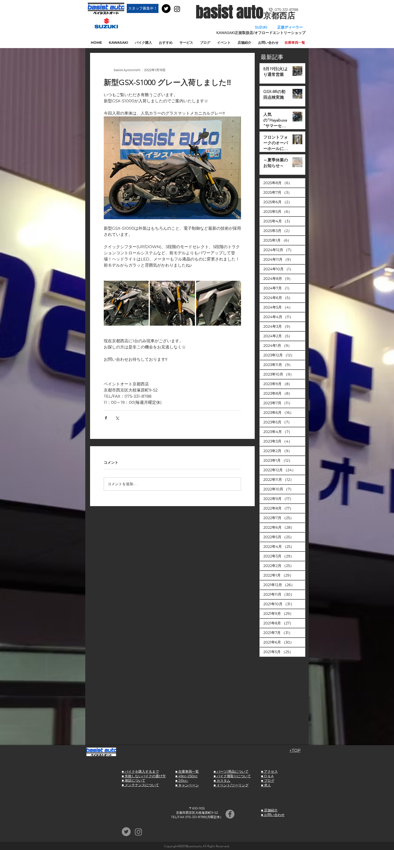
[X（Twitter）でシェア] (117, 418)
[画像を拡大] (126, 303)
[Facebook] (230, 814)
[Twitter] (166, 8)
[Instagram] (177, 9)
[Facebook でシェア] (106, 418)
